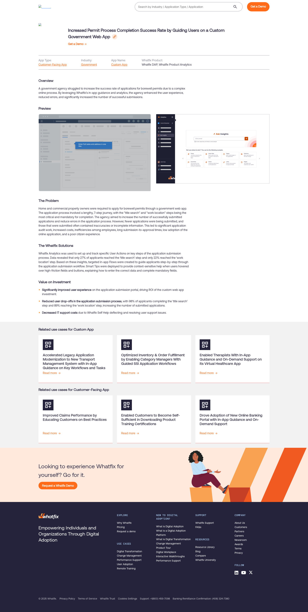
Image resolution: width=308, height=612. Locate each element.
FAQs (198, 527)
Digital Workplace (166, 552)
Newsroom (241, 540)
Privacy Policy (67, 598)
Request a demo (126, 531)
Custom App (119, 64)
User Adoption (125, 564)
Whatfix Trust (107, 598)
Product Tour (163, 547)
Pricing (121, 527)
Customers (241, 527)
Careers (239, 535)
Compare (200, 555)
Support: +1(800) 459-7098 (155, 598)
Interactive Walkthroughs (170, 556)
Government (89, 64)
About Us (240, 522)
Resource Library (205, 547)
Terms (238, 548)
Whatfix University (205, 560)
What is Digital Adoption (170, 526)
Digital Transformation (129, 551)
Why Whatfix (124, 522)
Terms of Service (87, 598)
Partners (239, 531)
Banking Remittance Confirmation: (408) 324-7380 (201, 598)
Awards (239, 544)
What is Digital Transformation (173, 539)
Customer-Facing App (52, 64)
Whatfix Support (204, 522)
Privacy (239, 552)
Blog (197, 551)
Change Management (129, 555)
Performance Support (129, 560)
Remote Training (126, 568)
